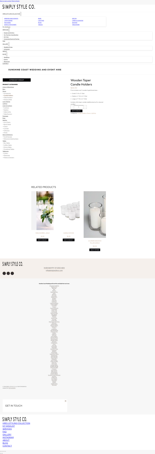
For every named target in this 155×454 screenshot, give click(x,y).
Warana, (54, 381)
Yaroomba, (54, 385)
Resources (7, 61)
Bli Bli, (54, 293)
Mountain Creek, (54, 349)
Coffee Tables (8, 145)
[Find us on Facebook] (4, 273)
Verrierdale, (54, 380)
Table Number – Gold (42, 233)
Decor (74, 18)
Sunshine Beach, (54, 373)
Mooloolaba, (54, 346)
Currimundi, (54, 311)
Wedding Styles (8, 47)
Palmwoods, (54, 364)
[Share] (3, 451)
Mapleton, (54, 334)
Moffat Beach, (54, 343)
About (5, 51)
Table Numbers (8, 97)
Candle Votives (68, 233)
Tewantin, (54, 376)
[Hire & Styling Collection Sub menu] (20, 14)
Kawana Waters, (54, 325)
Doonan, (54, 316)
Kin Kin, (54, 328)
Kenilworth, (54, 326)
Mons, (54, 344)
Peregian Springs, (54, 366)
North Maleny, (54, 360)
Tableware (76, 24)
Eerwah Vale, (54, 318)
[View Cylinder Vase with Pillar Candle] (95, 215)
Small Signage (8, 136)
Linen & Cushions (77, 20)
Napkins (6, 110)
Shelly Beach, (54, 370)
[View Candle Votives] (68, 211)
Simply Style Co (10, 386)
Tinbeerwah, (54, 377)
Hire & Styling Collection (11, 14)
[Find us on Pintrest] (12, 273)
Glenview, (54, 323)
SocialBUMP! (12, 388)
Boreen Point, (54, 297)
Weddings (6, 57)
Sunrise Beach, (54, 372)
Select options (95, 249)
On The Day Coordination (11, 35)
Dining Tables (8, 147)
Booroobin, (54, 295)
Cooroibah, (54, 305)
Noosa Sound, (54, 355)
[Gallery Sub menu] (8, 44)
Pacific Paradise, (54, 361)
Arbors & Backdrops (11, 18)
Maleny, (54, 333)
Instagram (7, 49)
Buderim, (54, 299)
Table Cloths (7, 112)
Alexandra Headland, (54, 285)
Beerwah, (54, 288)
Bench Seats (7, 124)
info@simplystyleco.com (54, 270)
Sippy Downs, (54, 371)
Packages (7, 22)
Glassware (7, 155)
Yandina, (54, 382)
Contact (6, 63)
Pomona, (54, 369)
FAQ (4, 41)
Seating (74, 22)
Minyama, (54, 341)
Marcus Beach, (54, 336)
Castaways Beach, (54, 303)
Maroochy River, (54, 337)
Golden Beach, (54, 324)
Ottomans (7, 130)
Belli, (54, 289)
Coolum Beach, (54, 304)
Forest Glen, (54, 320)
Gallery (5, 44)
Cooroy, (54, 307)
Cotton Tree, (54, 310)
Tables (40, 24)
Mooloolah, (54, 347)
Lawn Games (8, 20)
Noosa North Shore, (54, 354)
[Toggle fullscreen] (2, 451)
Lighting (41, 20)
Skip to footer (16, 1)
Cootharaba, (54, 309)
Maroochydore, (54, 339)
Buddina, (54, 298)
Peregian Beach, (54, 365)
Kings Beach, (54, 329)
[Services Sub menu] (9, 30)
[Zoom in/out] (0, 451)
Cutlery (6, 153)
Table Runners (8, 114)
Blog (4, 54)
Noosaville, (54, 359)
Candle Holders (82, 113)
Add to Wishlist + (76, 110)
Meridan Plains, (54, 340)
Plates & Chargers (9, 157)
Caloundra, (54, 300)
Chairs (6, 126)
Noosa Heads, (54, 352)
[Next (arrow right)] (2, 453)
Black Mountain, (54, 292)
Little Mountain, (54, 331)
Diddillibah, (54, 315)
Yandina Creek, (54, 383)
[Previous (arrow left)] (0, 453)
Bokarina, (54, 294)
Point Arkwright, (54, 367)
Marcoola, (54, 335)
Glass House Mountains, (54, 321)
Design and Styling (9, 33)
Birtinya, (54, 290)
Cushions (6, 108)
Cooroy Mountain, (54, 308)
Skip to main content (6, 1)
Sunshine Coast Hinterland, (54, 375)
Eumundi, (54, 319)
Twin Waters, (54, 378)
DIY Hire (6, 37)
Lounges (6, 128)
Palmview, (54, 362)
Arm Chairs (7, 122)
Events (6, 59)
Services (5, 29)
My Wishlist (6, 27)
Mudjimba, (54, 350)
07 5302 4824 (60, 268)
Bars (39, 18)
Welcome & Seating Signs (11, 139)
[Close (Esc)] (5, 451)
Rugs (39, 22)
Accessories (7, 93)
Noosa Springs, (54, 356)
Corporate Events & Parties (11, 39)
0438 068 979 (49, 268)
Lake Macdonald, (54, 330)
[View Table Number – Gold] (42, 211)
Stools (5, 132)
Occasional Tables (9, 149)
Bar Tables (7, 143)
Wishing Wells (8, 99)
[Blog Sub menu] (6, 54)
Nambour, (54, 351)
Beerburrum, (54, 287)
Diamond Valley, (54, 313)
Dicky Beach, (54, 314)
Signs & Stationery (10, 24)
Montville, (54, 345)
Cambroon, (54, 302)
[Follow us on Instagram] (8, 273)
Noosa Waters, (54, 357)
